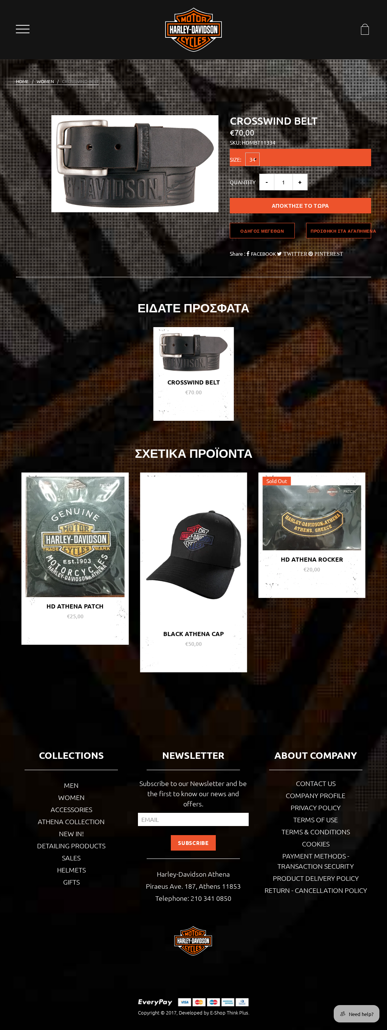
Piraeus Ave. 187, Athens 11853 (193, 886)
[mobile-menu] (23, 30)
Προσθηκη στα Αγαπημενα (341, 231)
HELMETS (71, 869)
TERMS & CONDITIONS (316, 831)
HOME (22, 81)
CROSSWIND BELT (193, 382)
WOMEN (45, 81)
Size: (236, 159)
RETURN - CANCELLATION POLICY (316, 890)
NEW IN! (71, 833)
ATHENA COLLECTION (71, 821)
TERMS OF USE (315, 819)
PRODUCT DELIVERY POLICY (316, 878)
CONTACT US (316, 783)
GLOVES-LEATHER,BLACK (313, 583)
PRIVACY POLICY (316, 807)
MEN (71, 785)
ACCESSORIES (71, 809)
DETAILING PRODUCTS (71, 845)
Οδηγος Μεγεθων (262, 231)
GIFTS (71, 881)
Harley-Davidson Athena (193, 873)
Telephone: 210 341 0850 (193, 898)
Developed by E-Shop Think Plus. (214, 1012)
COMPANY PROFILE (315, 795)
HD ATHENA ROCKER (195, 559)
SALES (71, 857)
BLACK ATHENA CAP (76, 634)
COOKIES (316, 843)
